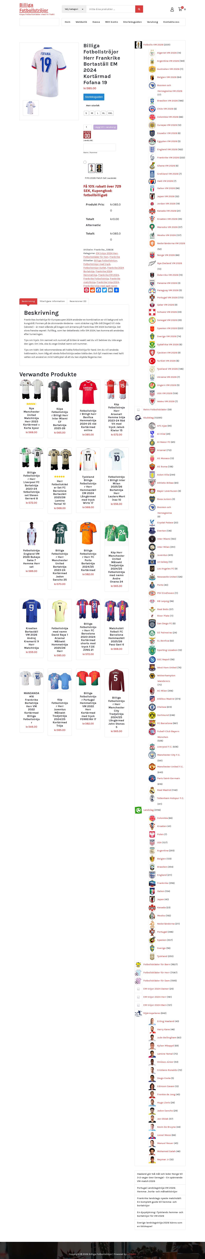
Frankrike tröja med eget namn (100, 285)
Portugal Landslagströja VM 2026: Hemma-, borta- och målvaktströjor (157, 1189)
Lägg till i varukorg (105, 127)
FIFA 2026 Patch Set (100, 178)
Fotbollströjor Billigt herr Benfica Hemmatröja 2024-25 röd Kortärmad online (88, 420)
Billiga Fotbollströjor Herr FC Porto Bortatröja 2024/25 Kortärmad (88, 560)
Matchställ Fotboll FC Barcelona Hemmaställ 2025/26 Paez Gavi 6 (116, 636)
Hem (67, 21)
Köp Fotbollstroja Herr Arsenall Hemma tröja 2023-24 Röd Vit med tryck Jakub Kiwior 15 (116, 417)
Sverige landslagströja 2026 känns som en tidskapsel (159, 1224)
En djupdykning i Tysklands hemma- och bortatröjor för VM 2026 (160, 1214)
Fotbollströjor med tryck (96, 264)
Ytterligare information (52, 301)
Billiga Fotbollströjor (105, 260)
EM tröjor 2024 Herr (107, 253)
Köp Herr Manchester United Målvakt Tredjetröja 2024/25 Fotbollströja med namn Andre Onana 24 (116, 567)
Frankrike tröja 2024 (108, 282)
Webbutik (81, 21)
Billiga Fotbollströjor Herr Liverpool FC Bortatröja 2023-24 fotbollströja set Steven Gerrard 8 (31, 485)
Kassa (96, 21)
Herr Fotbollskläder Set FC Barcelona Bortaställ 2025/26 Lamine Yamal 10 (60, 492)
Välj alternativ (33, 403)
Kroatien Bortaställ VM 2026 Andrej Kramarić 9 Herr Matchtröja (31, 638)
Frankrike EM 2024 (108, 275)
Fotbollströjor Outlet (94, 267)
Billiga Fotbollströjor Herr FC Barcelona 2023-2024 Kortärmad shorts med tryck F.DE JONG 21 (88, 636)
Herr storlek (92, 105)
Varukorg (152, 21)
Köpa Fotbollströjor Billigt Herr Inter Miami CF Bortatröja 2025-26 (59, 418)
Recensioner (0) (78, 301)
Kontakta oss (171, 21)
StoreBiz (131, 1254)
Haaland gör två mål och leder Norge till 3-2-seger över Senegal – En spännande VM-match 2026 (160, 1177)
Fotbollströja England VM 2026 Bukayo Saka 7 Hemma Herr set (31, 558)
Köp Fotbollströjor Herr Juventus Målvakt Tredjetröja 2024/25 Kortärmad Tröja (59, 712)
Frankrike (115, 256)
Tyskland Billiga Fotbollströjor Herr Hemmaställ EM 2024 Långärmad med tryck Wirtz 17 (88, 490)
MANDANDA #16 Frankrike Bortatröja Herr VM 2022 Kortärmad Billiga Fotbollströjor (31, 708)
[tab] (28, 301)
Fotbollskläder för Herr (95, 256)
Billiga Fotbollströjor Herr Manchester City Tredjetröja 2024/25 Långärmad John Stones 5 (116, 712)
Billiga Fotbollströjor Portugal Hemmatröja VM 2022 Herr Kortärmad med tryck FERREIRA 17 (88, 706)
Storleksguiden (132, 21)
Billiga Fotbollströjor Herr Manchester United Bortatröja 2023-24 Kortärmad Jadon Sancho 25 (59, 565)
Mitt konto (111, 21)
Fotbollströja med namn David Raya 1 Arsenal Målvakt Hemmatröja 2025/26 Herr (59, 640)
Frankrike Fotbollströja (96, 278)
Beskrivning (28, 301)
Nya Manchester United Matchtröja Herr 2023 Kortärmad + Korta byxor (31, 418)
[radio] (86, 113)
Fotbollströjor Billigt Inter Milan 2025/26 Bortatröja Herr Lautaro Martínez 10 (116, 488)
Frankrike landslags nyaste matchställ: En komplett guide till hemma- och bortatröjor (159, 1202)
